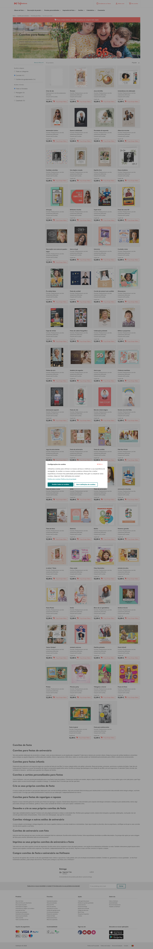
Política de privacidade (68, 479)
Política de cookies (54, 479)
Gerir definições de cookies (85, 484)
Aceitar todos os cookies (60, 484)
